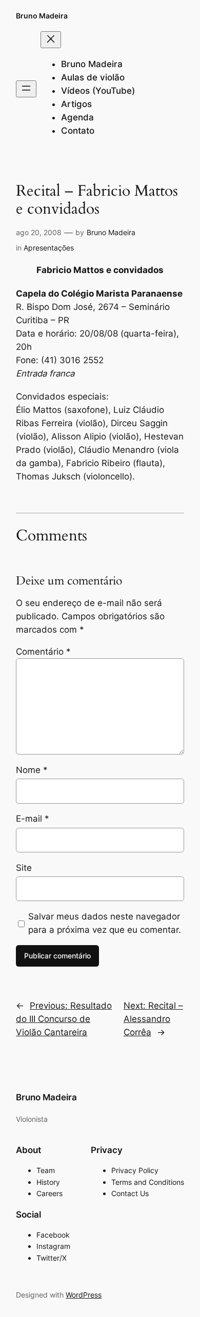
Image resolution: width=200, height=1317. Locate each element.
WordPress (84, 1294)
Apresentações (49, 247)
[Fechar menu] (51, 39)
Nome (32, 770)
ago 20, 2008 (39, 232)
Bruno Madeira (42, 15)
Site (24, 868)
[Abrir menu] (26, 88)
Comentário (43, 651)
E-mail (32, 818)
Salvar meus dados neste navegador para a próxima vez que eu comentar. (104, 923)
